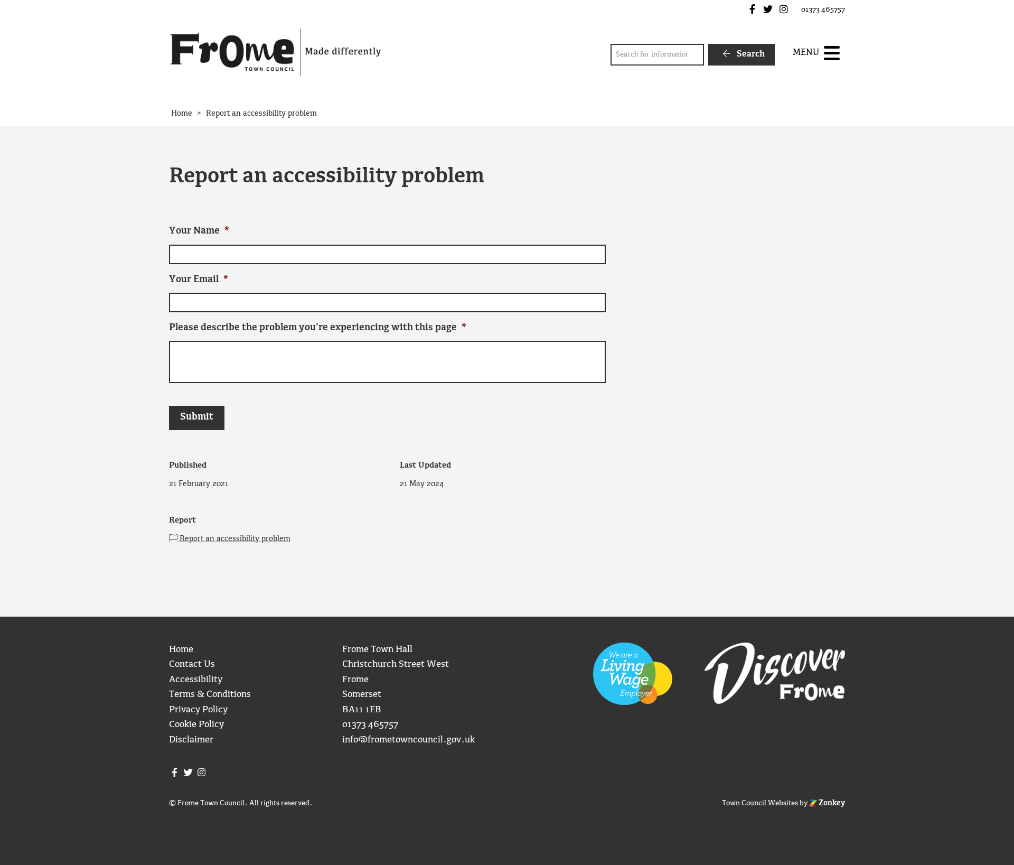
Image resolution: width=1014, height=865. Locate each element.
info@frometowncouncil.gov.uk (408, 740)
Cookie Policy (196, 725)
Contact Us (192, 664)
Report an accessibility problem (233, 539)
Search (750, 54)
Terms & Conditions (210, 695)
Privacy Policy (198, 710)
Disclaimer (191, 740)
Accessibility (195, 680)
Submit (196, 417)
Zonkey (831, 803)
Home (181, 650)
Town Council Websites (760, 803)
